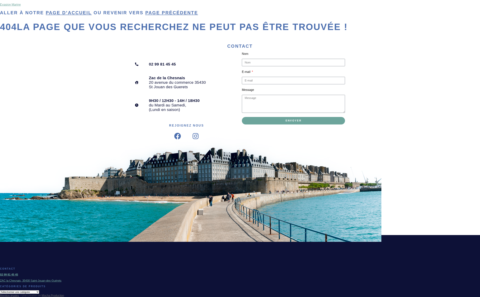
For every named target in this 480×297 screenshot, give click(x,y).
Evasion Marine (10, 4)
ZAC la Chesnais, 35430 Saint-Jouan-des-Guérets (31, 280)
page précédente (171, 12)
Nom (245, 53)
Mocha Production (53, 295)
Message (248, 89)
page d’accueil (69, 12)
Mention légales (9, 295)
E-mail (246, 71)
